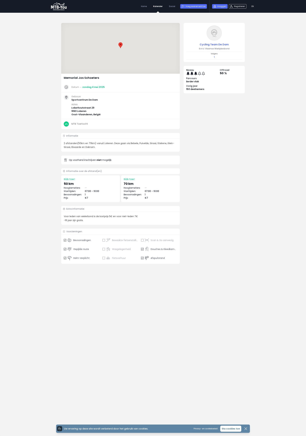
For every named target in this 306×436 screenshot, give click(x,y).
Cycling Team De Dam (214, 44)
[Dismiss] (246, 428)
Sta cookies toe (231, 428)
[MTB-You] (59, 6)
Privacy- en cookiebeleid (206, 428)
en (252, 6)
